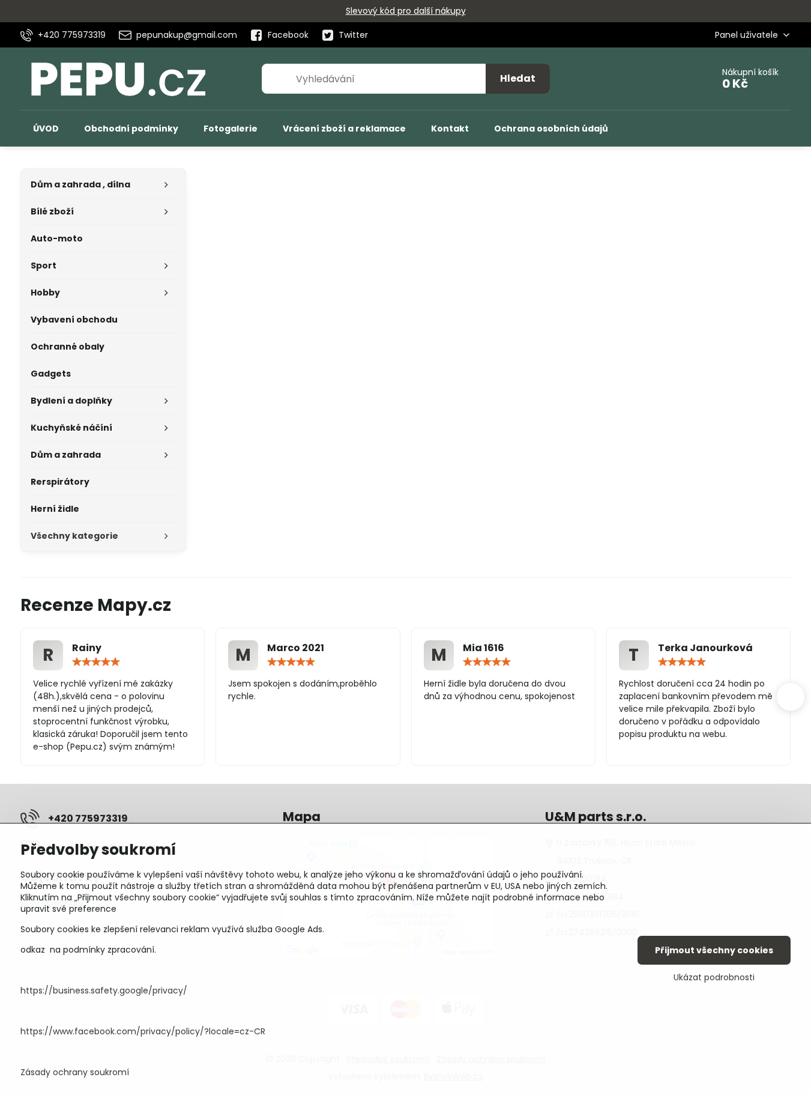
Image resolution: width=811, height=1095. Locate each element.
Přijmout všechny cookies (714, 950)
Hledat (517, 78)
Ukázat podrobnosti (714, 977)
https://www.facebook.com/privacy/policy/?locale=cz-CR (142, 1031)
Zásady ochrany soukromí (74, 1072)
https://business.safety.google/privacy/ (103, 990)
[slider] (96, 662)
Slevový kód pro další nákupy (406, 11)
